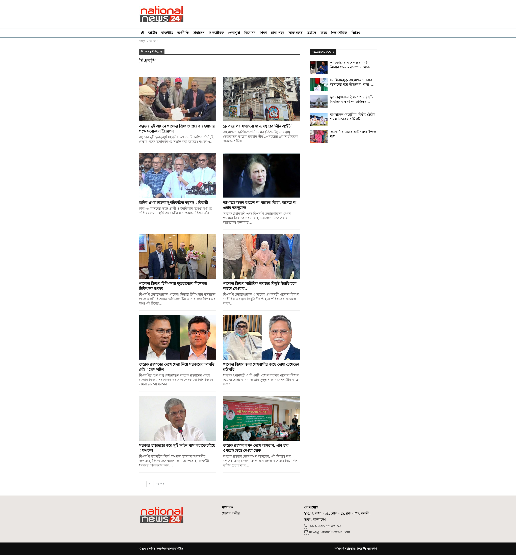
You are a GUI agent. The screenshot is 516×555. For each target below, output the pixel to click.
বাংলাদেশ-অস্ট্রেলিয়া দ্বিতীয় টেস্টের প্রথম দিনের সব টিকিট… (353, 117)
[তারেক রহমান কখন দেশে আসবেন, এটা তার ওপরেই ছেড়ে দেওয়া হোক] (261, 418)
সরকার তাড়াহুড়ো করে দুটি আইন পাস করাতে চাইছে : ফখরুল (177, 448)
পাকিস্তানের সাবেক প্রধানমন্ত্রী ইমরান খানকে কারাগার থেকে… (351, 65)
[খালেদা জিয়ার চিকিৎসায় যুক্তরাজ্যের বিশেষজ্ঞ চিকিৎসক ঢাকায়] (177, 256)
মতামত (311, 33)
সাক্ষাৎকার (296, 33)
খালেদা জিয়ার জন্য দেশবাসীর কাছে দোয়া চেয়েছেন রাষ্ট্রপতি (261, 367)
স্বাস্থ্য (324, 33)
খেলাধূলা (234, 33)
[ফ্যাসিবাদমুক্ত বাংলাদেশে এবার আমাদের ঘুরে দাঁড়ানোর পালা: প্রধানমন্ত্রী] (319, 84)
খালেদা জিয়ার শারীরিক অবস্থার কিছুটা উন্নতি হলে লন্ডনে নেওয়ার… (259, 286)
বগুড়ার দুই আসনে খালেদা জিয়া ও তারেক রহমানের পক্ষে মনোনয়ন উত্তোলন (177, 129)
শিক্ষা (263, 33)
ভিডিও (356, 33)
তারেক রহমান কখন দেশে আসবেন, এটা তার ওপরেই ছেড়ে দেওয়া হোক (256, 448)
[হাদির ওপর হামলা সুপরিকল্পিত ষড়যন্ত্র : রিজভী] (177, 175)
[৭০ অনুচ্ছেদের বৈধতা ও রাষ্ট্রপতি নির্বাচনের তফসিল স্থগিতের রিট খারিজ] (319, 101)
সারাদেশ (199, 33)
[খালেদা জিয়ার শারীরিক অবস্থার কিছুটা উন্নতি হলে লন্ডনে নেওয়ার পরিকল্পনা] (261, 256)
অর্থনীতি (183, 33)
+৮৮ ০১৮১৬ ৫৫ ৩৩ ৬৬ (324, 526)
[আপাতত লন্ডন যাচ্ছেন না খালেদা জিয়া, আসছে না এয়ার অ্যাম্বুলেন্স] (261, 175)
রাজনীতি (167, 33)
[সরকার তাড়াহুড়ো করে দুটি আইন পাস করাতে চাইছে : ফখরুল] (177, 418)
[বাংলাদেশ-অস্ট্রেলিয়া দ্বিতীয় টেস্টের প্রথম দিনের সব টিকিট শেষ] (319, 119)
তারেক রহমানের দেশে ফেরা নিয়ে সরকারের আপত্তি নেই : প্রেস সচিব (176, 367)
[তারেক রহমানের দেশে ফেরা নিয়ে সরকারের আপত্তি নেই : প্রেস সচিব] (177, 337)
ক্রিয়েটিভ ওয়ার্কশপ (367, 549)
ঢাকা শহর (277, 33)
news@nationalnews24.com (329, 532)
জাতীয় (152, 33)
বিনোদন (250, 33)
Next (159, 484)
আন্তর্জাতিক (216, 33)
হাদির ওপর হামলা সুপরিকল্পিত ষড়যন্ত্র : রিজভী (173, 203)
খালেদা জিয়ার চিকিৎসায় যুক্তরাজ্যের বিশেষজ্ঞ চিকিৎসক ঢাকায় (173, 286)
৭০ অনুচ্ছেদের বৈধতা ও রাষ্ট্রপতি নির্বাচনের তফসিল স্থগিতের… (351, 99)
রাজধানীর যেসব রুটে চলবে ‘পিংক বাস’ (353, 134)
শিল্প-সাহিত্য (339, 33)
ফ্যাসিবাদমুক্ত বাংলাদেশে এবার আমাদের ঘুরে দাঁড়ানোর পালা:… (352, 82)
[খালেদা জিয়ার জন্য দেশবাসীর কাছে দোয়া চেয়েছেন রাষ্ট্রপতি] (261, 337)
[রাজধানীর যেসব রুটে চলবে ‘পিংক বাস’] (319, 136)
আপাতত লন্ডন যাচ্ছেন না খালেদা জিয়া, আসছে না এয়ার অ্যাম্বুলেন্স (259, 205)
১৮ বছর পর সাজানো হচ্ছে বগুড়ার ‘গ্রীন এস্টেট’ (257, 126)
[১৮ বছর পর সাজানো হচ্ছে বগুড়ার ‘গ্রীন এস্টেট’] (261, 99)
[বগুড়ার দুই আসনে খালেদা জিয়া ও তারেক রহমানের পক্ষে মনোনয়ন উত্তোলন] (177, 99)
